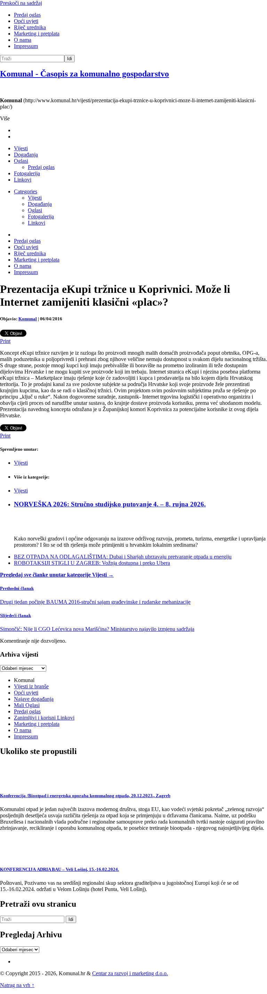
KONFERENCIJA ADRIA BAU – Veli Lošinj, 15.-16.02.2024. (59, 869)
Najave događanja (34, 699)
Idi (69, 58)
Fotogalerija (27, 173)
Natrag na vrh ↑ (17, 985)
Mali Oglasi (27, 705)
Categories (25, 191)
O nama (22, 40)
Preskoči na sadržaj (21, 3)
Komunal (27, 318)
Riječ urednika (30, 27)
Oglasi (21, 161)
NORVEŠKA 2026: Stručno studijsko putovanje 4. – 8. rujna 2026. (110, 504)
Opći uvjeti (26, 21)
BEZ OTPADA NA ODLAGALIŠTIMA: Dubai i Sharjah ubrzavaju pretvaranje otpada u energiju (123, 557)
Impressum (26, 46)
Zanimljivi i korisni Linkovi (44, 718)
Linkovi (22, 180)
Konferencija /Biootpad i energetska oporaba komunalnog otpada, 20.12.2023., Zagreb (85, 795)
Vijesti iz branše (31, 686)
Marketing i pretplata (36, 34)
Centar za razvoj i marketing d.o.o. (130, 973)
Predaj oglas (27, 15)
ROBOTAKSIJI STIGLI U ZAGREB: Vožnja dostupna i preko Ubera (92, 563)
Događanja (26, 155)
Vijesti (21, 148)
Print (5, 341)
